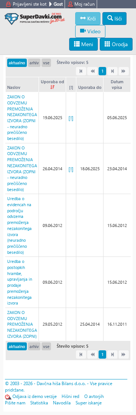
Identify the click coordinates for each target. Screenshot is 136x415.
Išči (117, 18)
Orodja (119, 44)
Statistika (39, 403)
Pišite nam (15, 403)
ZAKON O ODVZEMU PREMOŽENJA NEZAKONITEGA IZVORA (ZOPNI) (22, 324)
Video (93, 31)
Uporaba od (52, 81)
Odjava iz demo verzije (34, 396)
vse (46, 62)
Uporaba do (90, 87)
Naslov (13, 87)
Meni (86, 44)
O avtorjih (94, 396)
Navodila (62, 403)
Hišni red (70, 396)
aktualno (17, 62)
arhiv (34, 62)
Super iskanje (89, 403)
